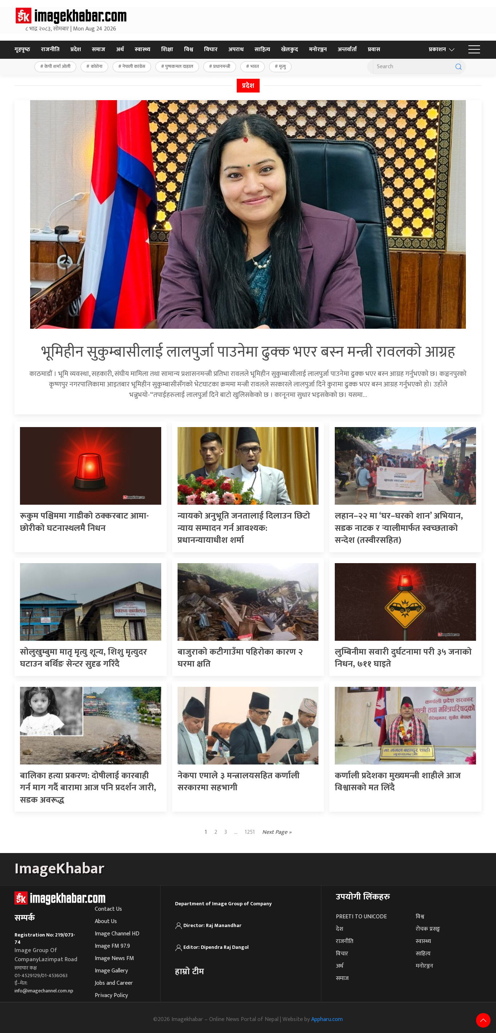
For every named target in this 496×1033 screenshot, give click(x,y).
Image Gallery (111, 971)
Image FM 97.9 (112, 946)
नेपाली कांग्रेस (133, 66)
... (235, 832)
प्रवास (374, 49)
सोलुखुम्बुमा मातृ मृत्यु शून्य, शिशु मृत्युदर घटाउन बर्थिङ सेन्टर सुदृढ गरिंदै (83, 658)
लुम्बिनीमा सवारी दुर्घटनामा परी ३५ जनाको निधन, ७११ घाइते (403, 658)
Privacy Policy (111, 995)
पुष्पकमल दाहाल (179, 66)
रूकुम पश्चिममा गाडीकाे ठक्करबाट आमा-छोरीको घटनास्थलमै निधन (84, 522)
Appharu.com (327, 1019)
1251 (250, 832)
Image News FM (114, 958)
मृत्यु (282, 66)
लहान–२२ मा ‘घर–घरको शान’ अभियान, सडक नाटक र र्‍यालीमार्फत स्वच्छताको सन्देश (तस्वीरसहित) (399, 528)
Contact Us (108, 909)
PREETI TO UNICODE (361, 917)
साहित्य (262, 49)
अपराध (236, 49)
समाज (98, 49)
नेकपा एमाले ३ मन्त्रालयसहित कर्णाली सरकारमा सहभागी (239, 781)
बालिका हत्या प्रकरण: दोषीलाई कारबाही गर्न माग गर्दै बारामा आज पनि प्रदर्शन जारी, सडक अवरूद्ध (88, 787)
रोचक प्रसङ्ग (428, 929)
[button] (474, 50)
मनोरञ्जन (318, 49)
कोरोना (96, 66)
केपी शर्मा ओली (57, 66)
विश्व (188, 49)
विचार (210, 49)
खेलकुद (289, 49)
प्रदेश (75, 49)
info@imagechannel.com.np (44, 991)
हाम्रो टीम (189, 971)
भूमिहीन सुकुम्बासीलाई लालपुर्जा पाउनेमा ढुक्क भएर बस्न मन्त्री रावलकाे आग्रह (248, 352)
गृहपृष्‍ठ (22, 49)
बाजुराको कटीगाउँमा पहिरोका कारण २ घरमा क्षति (240, 658)
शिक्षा (167, 49)
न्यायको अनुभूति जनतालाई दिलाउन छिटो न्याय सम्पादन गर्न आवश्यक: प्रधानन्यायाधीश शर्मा (244, 528)
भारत (255, 66)
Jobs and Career (114, 983)
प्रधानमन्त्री (221, 66)
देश (339, 929)
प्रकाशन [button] (437, 49)
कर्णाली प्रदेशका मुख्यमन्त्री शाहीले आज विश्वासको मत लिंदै (398, 781)
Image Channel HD (117, 934)
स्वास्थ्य (142, 49)
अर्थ (120, 49)
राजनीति (50, 49)
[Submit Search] (458, 67)
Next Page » (277, 832)
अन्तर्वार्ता (347, 49)
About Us (106, 921)
